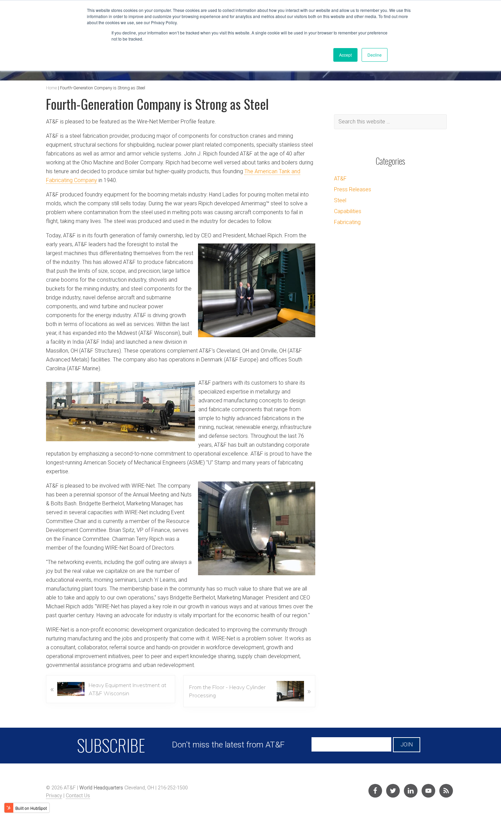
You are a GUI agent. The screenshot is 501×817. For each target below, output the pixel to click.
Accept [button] (345, 55)
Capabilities (347, 211)
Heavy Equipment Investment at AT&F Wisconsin (108, 689)
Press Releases (352, 189)
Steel (340, 200)
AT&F (340, 178)
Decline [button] (374, 55)
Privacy (54, 796)
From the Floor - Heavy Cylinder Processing (250, 691)
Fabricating (347, 222)
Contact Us (78, 796)
